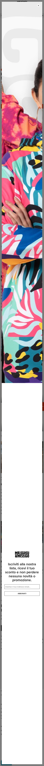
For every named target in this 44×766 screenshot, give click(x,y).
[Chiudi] (38, 5)
